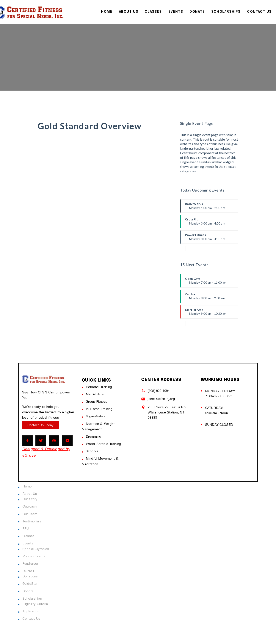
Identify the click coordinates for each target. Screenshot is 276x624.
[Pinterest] (54, 440)
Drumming (93, 436)
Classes (153, 12)
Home (106, 12)
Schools (92, 451)
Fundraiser (30, 563)
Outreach (29, 506)
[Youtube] (67, 440)
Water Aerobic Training (103, 444)
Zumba (205, 297)
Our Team (29, 514)
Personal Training (99, 387)
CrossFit (205, 222)
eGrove (29, 455)
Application (30, 611)
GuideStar (30, 583)
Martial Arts (205, 313)
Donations (30, 576)
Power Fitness (205, 238)
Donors (27, 591)
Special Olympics (35, 549)
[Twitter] (40, 440)
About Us (128, 12)
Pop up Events (33, 556)
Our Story (29, 499)
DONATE (197, 12)
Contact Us (259, 12)
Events (175, 12)
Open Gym (205, 282)
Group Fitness (96, 401)
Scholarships (226, 12)
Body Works (205, 207)
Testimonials (31, 521)
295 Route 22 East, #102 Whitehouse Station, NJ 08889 (167, 412)
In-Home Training (99, 409)
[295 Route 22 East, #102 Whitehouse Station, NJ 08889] (143, 407)
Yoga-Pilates (95, 416)
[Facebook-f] (27, 440)
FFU (25, 528)
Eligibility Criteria (35, 604)
